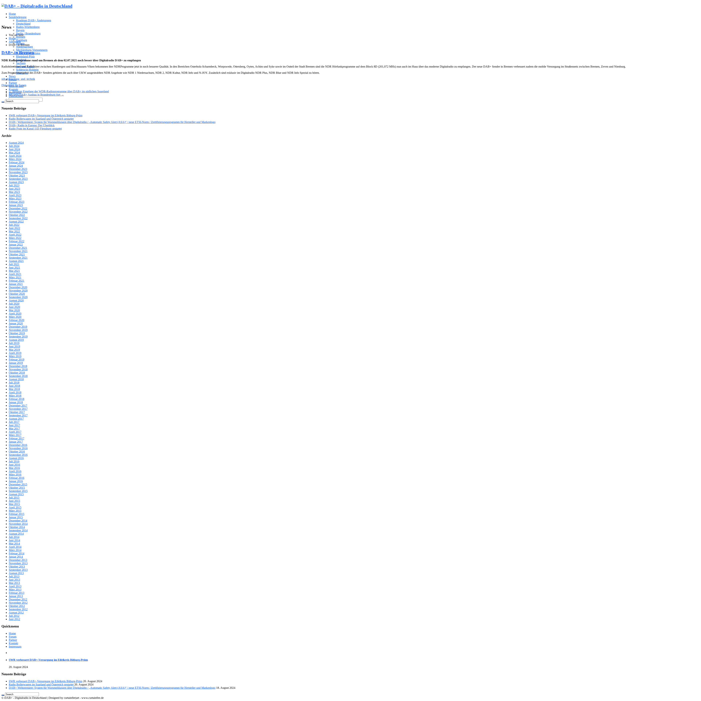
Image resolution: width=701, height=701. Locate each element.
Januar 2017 (16, 441)
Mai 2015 (14, 504)
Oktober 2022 (17, 215)
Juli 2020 (14, 303)
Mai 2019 (14, 349)
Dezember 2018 (18, 366)
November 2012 (18, 602)
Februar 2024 (16, 162)
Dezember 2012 (18, 599)
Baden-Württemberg (28, 26)
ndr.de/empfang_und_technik (18, 79)
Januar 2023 (16, 205)
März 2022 (15, 238)
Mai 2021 (14, 270)
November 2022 (18, 211)
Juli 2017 (14, 422)
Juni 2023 (14, 188)
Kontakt (13, 89)
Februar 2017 (16, 438)
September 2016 (18, 454)
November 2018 (18, 369)
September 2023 (18, 178)
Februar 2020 (16, 320)
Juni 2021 (14, 267)
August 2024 (16, 142)
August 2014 (16, 533)
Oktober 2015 (17, 487)
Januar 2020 (16, 323)
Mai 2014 (14, 543)
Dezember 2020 (18, 287)
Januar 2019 (16, 362)
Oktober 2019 (17, 333)
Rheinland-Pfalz (25, 56)
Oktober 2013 (17, 566)
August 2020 (16, 300)
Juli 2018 (14, 382)
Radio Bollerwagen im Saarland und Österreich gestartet (41, 118)
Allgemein (15, 41)
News (12, 76)
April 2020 (15, 313)
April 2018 (15, 392)
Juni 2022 (14, 228)
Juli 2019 (14, 343)
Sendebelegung (17, 17)
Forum (12, 636)
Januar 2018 (16, 402)
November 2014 (18, 523)
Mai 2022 (14, 231)
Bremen (20, 36)
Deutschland (23, 23)
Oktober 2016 (17, 451)
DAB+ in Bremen (17, 52)
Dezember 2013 (18, 560)
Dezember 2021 (18, 247)
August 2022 (16, 221)
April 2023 (15, 195)
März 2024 (15, 159)
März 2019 (15, 356)
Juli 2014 (14, 537)
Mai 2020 (14, 310)
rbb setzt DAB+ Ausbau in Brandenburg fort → (36, 94)
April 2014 (15, 546)
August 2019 (16, 339)
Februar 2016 (16, 477)
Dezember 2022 (18, 208)
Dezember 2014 (18, 520)
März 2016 (15, 474)
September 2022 (18, 218)
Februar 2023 (16, 201)
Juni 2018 (14, 385)
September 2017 (18, 415)
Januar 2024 (16, 165)
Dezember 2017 (18, 405)
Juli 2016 (14, 461)
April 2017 (15, 431)
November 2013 (18, 563)
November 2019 (18, 330)
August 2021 (16, 261)
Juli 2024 (14, 146)
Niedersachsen (24, 46)
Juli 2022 (14, 224)
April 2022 (15, 234)
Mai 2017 (14, 428)
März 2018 (15, 395)
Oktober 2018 (17, 372)
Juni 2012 (14, 619)
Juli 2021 (14, 264)
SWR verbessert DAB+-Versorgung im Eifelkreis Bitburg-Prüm (45, 115)
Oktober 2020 (17, 293)
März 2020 (15, 316)
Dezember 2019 (18, 326)
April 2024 (15, 155)
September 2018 (18, 376)
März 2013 (15, 589)
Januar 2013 (16, 596)
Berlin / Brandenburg (28, 33)
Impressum (15, 646)
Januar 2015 (16, 517)
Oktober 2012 (17, 606)
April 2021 (15, 274)
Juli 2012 (14, 615)
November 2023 (18, 172)
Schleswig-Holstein (27, 69)
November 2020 (18, 290)
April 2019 (15, 353)
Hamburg (21, 40)
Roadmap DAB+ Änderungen (33, 20)
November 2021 (18, 251)
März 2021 (15, 277)
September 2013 (18, 569)
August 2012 (16, 612)
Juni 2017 (14, 425)
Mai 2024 (14, 152)
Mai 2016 (14, 468)
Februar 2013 (16, 592)
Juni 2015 (14, 500)
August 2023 (16, 182)
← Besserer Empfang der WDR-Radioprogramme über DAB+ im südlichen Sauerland (59, 91)
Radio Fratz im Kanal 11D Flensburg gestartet (35, 128)
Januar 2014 (16, 556)
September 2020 (18, 297)
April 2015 (15, 507)
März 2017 (15, 435)
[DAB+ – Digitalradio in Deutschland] (36, 6)
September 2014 (18, 530)
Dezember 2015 (18, 484)
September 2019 (18, 336)
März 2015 (15, 510)
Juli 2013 (14, 576)
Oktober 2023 (17, 175)
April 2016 (15, 471)
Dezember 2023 (18, 169)
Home (12, 13)
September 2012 (18, 609)
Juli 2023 (14, 185)
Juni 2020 (14, 307)
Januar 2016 (16, 481)
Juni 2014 (14, 540)
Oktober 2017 (17, 412)
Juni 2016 (14, 464)
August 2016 (16, 458)
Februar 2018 (16, 399)
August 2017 (16, 418)
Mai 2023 (14, 192)
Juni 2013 (14, 579)
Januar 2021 (16, 284)
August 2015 (16, 494)
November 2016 (18, 448)
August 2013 (16, 573)
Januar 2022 (16, 244)
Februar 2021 (16, 280)
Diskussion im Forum (13, 85)
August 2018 (16, 379)
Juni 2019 (14, 346)
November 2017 (18, 408)
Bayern (20, 30)
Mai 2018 (14, 389)
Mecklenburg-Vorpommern (31, 49)
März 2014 (15, 550)
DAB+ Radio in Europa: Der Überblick (32, 125)
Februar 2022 (16, 241)
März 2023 (15, 198)
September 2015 (18, 491)
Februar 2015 (16, 514)
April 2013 (15, 586)
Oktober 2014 (17, 527)
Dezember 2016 (18, 445)
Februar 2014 (16, 553)
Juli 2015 (14, 497)
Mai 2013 (14, 583)
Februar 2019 (16, 359)
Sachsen (21, 63)
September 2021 (18, 257)
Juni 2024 (14, 149)
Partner (13, 82)
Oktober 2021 (17, 254)
